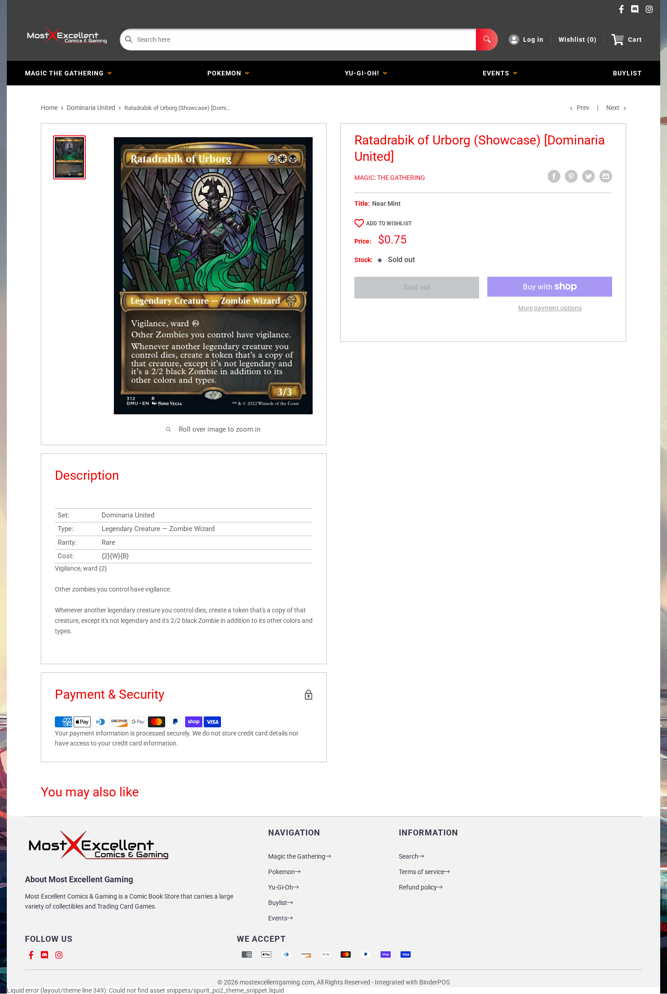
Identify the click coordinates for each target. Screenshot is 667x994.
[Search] (487, 39)
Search (408, 856)
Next (612, 107)
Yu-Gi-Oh (280, 887)
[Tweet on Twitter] (588, 176)
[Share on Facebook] (554, 176)
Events (498, 73)
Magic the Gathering (66, 73)
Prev (583, 107)
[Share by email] (605, 176)
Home (49, 107)
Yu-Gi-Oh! (364, 73)
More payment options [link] (550, 308)
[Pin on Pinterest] (571, 176)
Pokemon (226, 73)
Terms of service (421, 871)
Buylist (277, 902)
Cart (635, 39)
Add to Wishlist (389, 223)
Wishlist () (578, 39)
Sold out (416, 287)
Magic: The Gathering (389, 177)
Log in (533, 39)
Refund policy (418, 887)
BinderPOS (434, 982)
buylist (627, 73)
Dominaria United (91, 107)
